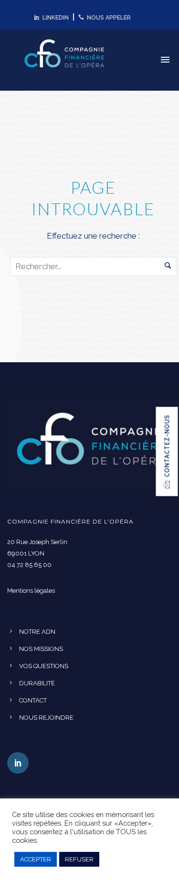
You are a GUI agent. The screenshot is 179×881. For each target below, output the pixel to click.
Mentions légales (31, 590)
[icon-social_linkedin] (18, 763)
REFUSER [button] (79, 859)
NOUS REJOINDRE (46, 717)
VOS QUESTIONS (43, 666)
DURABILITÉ (37, 683)
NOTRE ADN (37, 631)
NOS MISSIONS (41, 648)
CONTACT (33, 700)
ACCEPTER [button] (35, 859)
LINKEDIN (54, 17)
